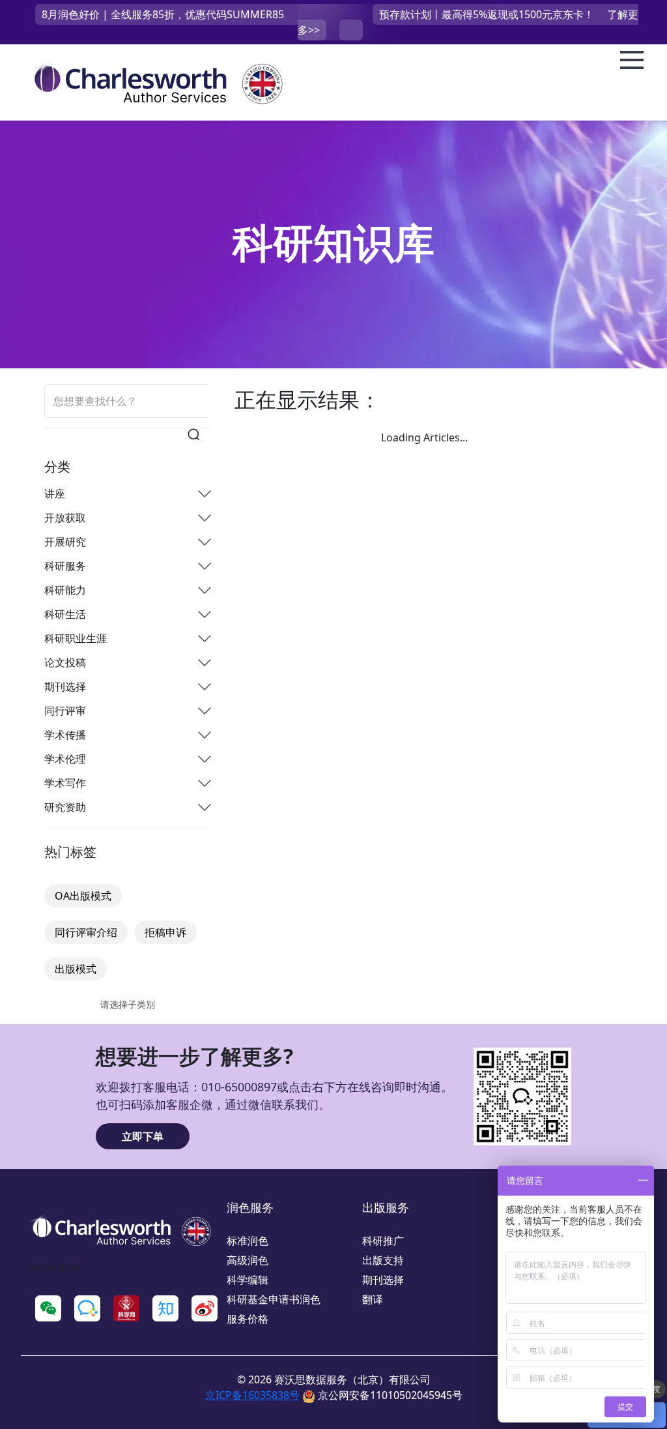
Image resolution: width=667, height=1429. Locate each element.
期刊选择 (383, 1280)
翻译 (372, 1299)
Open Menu (632, 60)
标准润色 (247, 1240)
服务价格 (247, 1319)
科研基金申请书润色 (273, 1299)
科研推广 (383, 1240)
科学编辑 (247, 1280)
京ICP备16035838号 (252, 1395)
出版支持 (383, 1260)
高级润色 (247, 1260)
